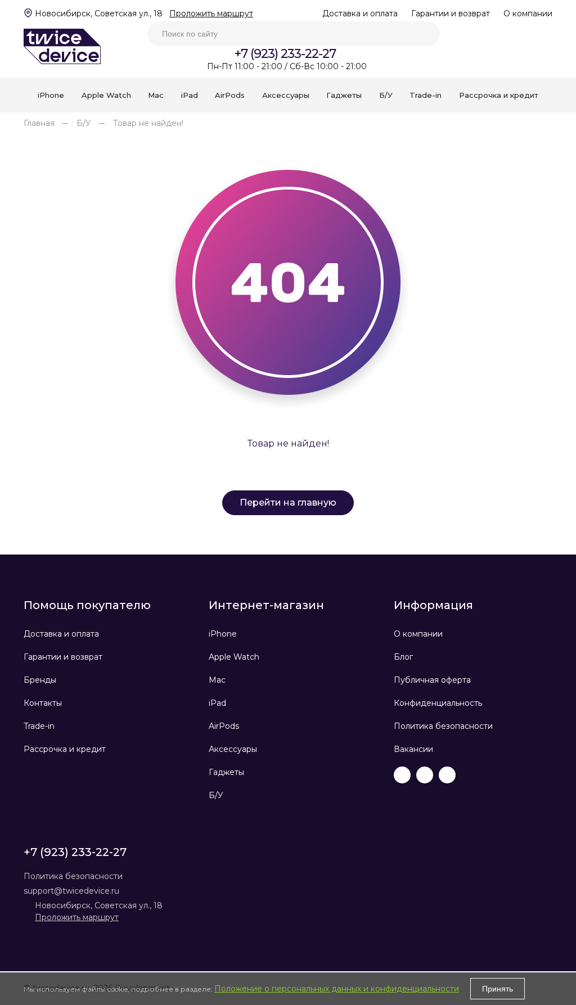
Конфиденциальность (438, 703)
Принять (497, 988)
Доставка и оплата (360, 13)
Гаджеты (226, 772)
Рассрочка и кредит (65, 749)
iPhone (223, 634)
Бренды (40, 680)
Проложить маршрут (211, 13)
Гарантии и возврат (450, 13)
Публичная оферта (432, 680)
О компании (527, 13)
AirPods (224, 726)
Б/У (83, 123)
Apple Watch (234, 657)
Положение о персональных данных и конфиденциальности (336, 989)
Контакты (43, 703)
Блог (403, 657)
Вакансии (413, 749)
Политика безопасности (443, 726)
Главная (39, 123)
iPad (217, 703)
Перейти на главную (288, 502)
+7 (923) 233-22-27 (285, 53)
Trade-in (39, 726)
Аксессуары (233, 749)
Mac (217, 680)
